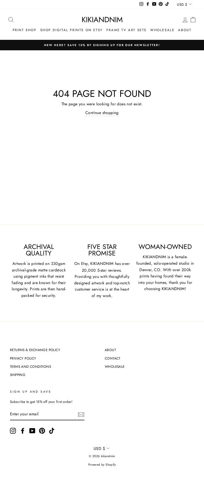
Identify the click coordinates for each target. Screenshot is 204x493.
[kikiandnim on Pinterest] (42, 431)
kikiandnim (102, 19)
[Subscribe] (81, 414)
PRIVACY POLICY (23, 358)
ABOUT (184, 30)
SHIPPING (17, 374)
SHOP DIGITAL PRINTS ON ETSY (71, 30)
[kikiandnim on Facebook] (23, 431)
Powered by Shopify (102, 464)
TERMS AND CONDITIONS (30, 366)
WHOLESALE (162, 30)
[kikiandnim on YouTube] (32, 431)
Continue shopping (102, 113)
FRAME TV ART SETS (126, 30)
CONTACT (112, 358)
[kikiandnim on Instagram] (13, 431)
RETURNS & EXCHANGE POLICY (35, 349)
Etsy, (85, 263)
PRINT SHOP (25, 30)
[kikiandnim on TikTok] (52, 431)
